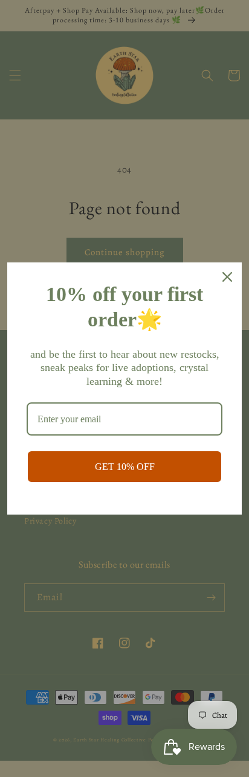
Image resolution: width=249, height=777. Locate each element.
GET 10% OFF (125, 466)
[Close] (227, 276)
